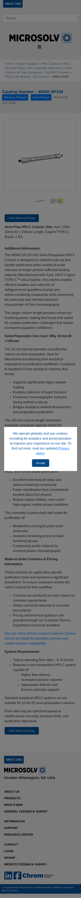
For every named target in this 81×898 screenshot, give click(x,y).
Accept (40, 463)
